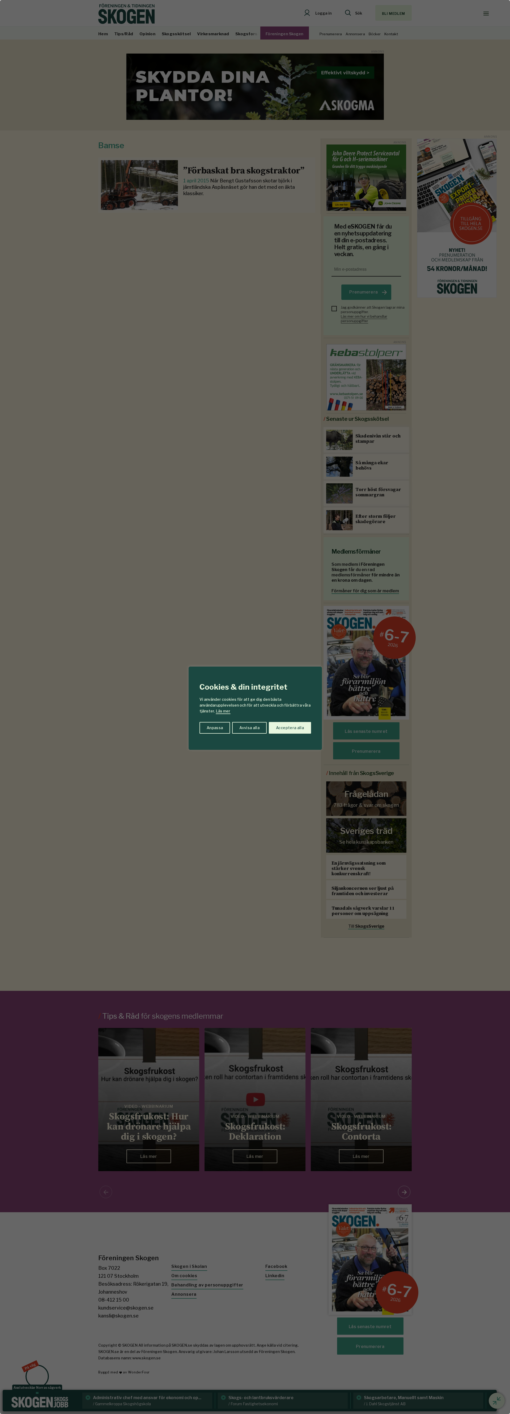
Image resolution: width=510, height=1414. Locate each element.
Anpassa (215, 727)
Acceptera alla (290, 727)
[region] (255, 707)
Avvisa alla (249, 727)
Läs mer (223, 711)
